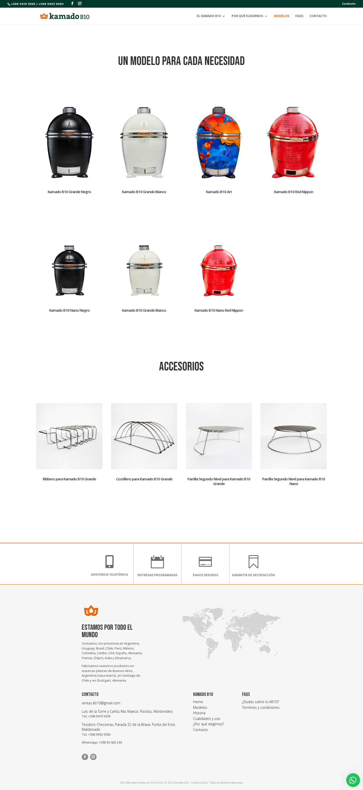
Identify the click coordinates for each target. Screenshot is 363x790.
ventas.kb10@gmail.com (101, 703)
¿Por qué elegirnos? (208, 724)
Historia (199, 712)
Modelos (200, 707)
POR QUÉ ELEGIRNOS (247, 16)
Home (198, 701)
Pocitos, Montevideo (156, 711)
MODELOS (281, 16)
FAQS (299, 16)
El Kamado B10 (209, 16)
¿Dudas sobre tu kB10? (260, 701)
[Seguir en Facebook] (85, 757)
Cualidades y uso (206, 718)
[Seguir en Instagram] (93, 757)
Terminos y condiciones (261, 707)
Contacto (349, 3)
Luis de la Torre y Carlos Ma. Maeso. (111, 711)
